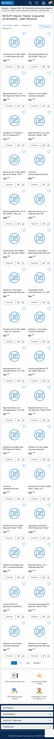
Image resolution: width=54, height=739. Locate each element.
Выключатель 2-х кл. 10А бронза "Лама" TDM (39, 410)
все (28, 663)
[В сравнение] (23, 67)
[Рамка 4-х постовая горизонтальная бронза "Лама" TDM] (39, 81)
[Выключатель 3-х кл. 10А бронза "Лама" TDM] (14, 81)
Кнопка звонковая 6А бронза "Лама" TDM (38, 606)
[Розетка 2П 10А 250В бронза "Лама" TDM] (14, 513)
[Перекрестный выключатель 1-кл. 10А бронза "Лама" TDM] (39, 278)
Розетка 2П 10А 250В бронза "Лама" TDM (13, 528)
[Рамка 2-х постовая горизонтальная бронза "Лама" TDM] (39, 317)
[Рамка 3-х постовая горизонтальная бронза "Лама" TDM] (14, 631)
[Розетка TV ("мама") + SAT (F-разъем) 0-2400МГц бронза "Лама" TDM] (14, 120)
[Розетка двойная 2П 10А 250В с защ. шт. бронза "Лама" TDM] (39, 42)
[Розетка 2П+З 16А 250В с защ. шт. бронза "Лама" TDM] (14, 317)
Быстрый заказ (18, 67)
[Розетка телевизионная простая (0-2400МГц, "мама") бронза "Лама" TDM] (14, 474)
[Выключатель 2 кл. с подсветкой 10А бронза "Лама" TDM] (39, 199)
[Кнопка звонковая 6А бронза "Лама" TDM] (39, 592)
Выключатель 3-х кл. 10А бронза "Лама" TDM (14, 95)
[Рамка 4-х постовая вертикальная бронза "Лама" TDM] (39, 238)
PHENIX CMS (40, 736)
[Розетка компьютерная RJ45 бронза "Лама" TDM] (39, 160)
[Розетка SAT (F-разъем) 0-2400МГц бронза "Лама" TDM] (14, 592)
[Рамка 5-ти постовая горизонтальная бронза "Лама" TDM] (39, 435)
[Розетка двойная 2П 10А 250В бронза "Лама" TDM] (39, 356)
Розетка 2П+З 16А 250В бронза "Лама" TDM (14, 174)
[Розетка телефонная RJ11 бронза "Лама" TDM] (14, 435)
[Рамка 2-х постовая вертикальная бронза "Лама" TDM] (39, 631)
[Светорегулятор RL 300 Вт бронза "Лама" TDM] (39, 513)
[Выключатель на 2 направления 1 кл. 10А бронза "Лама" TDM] (14, 395)
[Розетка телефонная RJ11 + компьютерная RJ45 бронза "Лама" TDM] (14, 553)
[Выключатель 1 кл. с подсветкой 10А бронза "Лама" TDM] (39, 553)
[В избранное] (24, 34)
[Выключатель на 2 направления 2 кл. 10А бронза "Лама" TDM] (14, 356)
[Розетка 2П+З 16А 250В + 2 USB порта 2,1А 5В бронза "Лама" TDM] (14, 42)
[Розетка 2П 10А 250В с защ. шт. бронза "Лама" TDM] (14, 238)
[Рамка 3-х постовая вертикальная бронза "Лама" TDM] (14, 278)
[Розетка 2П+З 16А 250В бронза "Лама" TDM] (14, 160)
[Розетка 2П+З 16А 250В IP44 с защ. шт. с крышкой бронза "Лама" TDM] (39, 474)
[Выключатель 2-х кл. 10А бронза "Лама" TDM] (39, 395)
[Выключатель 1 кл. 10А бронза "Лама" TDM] (39, 120)
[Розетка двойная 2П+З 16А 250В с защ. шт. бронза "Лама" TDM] (14, 199)
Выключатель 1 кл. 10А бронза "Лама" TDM (39, 135)
